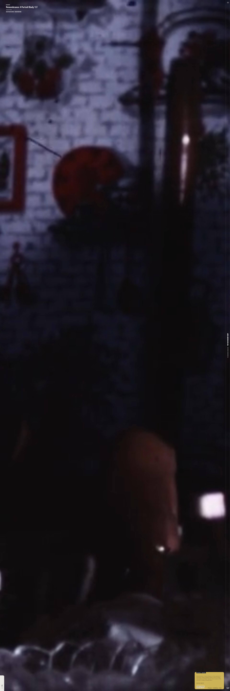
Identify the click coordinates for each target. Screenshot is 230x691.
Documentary (199, 672)
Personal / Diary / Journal (200, 686)
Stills (2, 686)
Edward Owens (13, 11)
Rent (220, 686)
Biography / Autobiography (200, 685)
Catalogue (8, 4)
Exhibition (215, 686)
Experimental (203, 672)
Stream (210, 686)
